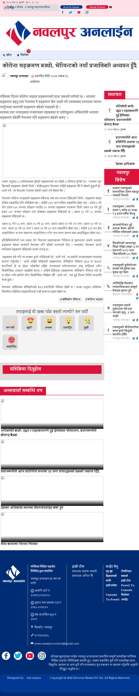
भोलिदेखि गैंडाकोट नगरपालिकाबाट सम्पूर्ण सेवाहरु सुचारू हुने (125, 287)
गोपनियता (126, 571)
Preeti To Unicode (71, 7)
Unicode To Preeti (97, 7)
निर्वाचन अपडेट (125, 597)
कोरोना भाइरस (95, 300)
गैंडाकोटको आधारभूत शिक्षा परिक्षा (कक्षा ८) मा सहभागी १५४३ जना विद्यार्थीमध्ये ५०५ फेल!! (126, 249)
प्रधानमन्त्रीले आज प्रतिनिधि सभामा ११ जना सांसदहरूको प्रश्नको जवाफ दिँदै (121, 146)
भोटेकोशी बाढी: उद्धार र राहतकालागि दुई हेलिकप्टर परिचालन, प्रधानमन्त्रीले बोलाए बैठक (121, 117)
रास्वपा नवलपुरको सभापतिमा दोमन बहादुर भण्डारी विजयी (126, 192)
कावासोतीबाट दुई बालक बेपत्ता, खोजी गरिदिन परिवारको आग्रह (125, 229)
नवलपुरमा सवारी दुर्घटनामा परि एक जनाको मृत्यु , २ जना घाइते (124, 311)
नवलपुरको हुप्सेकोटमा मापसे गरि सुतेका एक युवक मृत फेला (124, 269)
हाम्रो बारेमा (111, 585)
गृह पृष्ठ (109, 571)
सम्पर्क (124, 576)
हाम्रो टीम (125, 581)
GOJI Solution (33, 678)
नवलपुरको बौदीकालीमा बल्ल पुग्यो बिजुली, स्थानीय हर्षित (126, 331)
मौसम (20, 7)
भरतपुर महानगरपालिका (38, 7)
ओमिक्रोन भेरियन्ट (71, 300)
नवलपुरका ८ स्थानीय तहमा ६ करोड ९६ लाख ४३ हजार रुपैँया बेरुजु (125, 210)
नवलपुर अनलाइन (19, 76)
